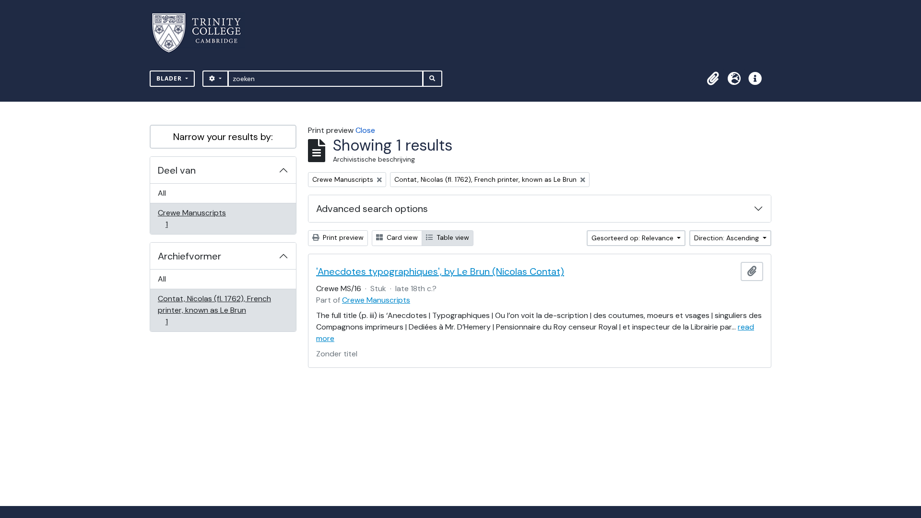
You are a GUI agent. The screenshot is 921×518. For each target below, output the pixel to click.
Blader (170, 78)
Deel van (177, 170)
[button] (712, 78)
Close (365, 130)
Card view (401, 237)
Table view (452, 237)
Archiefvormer (189, 256)
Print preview (342, 237)
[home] (202, 33)
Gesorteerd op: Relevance (633, 238)
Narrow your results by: (223, 136)
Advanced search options (372, 208)
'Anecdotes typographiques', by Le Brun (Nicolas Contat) (440, 271)
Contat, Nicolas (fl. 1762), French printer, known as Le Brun (214, 310)
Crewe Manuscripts (191, 218)
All (162, 193)
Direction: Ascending (727, 238)
